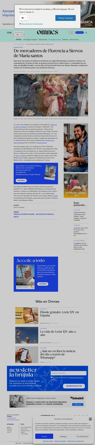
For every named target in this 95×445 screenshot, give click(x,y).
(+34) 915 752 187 (11, 418)
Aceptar (44, 436)
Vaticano (9, 429)
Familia (65, 39)
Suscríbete (80, 32)
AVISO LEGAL (18, 443)
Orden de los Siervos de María (24, 214)
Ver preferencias (82, 436)
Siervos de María (21, 155)
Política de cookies (48, 441)
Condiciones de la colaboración (75, 441)
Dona (71, 32)
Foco (15, 44)
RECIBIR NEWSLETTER (74, 386)
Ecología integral (31, 39)
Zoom (8, 432)
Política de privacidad (60, 441)
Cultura (9, 430)
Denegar (63, 436)
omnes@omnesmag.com (13, 419)
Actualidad (10, 424)
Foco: (19, 39)
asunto (56, 196)
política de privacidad (75, 377)
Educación (43, 39)
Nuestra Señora (42, 143)
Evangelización (55, 39)
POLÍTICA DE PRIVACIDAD (28, 443)
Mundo (9, 427)
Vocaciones (74, 39)
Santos (16, 217)
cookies (53, 379)
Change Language (65, 17)
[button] (90, 419)
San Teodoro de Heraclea (45, 214)
